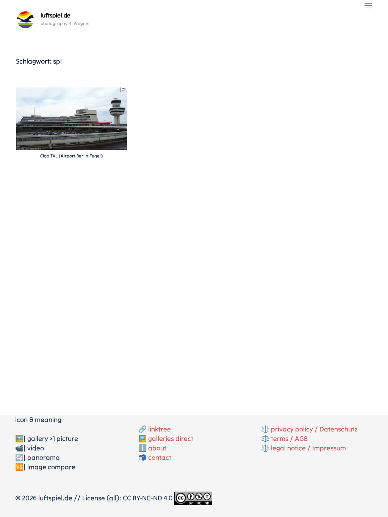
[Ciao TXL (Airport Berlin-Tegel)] (71, 118)
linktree (159, 429)
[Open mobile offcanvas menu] (368, 6)
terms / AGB (289, 438)
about (157, 448)
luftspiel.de (55, 15)
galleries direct (170, 438)
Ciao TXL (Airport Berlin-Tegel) (71, 156)
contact (159, 457)
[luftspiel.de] (25, 19)
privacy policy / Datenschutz (314, 429)
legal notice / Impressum (308, 448)
